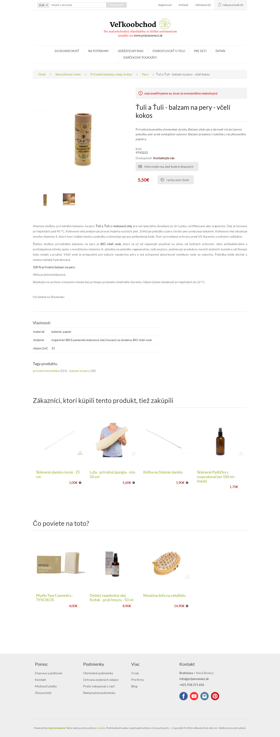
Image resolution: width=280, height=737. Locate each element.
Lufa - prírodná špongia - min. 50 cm (113, 474)
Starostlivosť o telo (168, 51)
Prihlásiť (183, 5)
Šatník (220, 51)
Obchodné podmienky (98, 673)
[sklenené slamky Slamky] (59, 440)
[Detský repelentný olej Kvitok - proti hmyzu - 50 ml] (113, 563)
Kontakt (40, 679)
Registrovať (165, 5)
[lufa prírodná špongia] (113, 440)
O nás (135, 673)
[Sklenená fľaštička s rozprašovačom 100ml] (220, 440)
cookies (100, 728)
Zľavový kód (43, 693)
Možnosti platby (46, 686)
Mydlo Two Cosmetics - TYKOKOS (54, 597)
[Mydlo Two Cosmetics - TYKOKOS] (59, 563)
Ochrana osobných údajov (101, 679)
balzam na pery (79, 371)
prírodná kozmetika (46, 371)
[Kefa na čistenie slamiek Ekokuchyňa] (166, 440)
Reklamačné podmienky (99, 693)
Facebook (183, 696)
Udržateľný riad (131, 51)
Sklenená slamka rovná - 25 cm (58, 474)
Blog (134, 686)
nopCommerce (56, 728)
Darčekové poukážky (140, 57)
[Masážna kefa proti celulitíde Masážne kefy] (166, 563)
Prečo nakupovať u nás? (99, 686)
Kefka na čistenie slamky (163, 472)
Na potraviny (98, 51)
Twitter (204, 696)
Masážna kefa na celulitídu (164, 595)
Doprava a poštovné (48, 673)
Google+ (215, 696)
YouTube (194, 696)
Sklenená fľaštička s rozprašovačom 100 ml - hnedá (216, 476)
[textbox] (77, 5)
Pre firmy (137, 679)
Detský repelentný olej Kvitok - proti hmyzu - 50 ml (111, 597)
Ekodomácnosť (67, 51)
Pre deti (200, 51)
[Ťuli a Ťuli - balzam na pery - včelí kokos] (45, 199)
